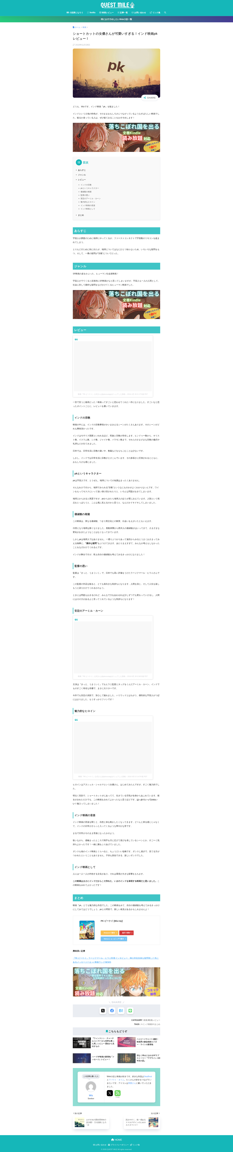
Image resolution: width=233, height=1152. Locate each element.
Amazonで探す (109, 933)
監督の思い (85, 195)
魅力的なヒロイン (88, 202)
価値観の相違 (86, 192)
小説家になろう (76, 13)
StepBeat (148, 1076)
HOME (118, 1139)
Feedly (118, 1097)
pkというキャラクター (90, 188)
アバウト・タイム (116, 1080)
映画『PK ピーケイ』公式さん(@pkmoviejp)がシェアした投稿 (101, 394)
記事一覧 (124, 13)
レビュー (82, 180)
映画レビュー (108, 13)
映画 (146, 1020)
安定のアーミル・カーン (91, 198)
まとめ (81, 215)
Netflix (92, 13)
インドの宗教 (86, 185)
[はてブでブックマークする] (121, 1010)
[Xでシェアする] (103, 1010)
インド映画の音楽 (88, 205)
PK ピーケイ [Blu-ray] (112, 921)
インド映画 (147, 1024)
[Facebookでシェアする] (112, 1010)
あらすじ (82, 170)
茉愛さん (132, 1083)
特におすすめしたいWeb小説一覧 (116, 19)
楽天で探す (126, 933)
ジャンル (82, 175)
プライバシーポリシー (119, 1145)
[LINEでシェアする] (130, 1010)
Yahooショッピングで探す (114, 939)
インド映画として (88, 209)
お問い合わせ (140, 13)
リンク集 (156, 13)
